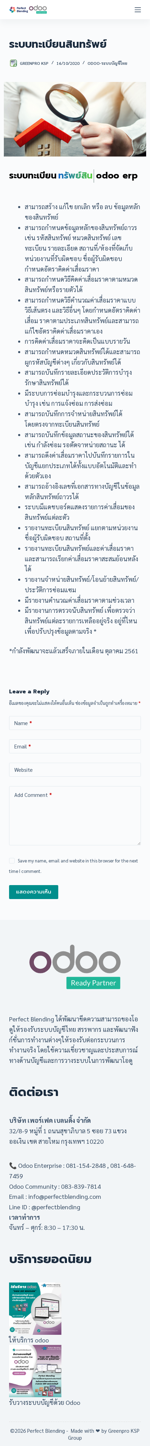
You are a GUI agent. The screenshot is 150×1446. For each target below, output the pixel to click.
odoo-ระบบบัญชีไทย (107, 63)
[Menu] (138, 10)
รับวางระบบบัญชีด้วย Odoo (44, 1402)
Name (23, 723)
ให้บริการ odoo (29, 1340)
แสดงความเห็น (33, 892)
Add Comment (33, 794)
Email (22, 746)
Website (23, 769)
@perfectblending (55, 1207)
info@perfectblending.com (64, 1196)
